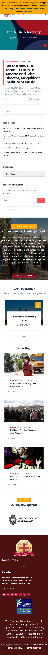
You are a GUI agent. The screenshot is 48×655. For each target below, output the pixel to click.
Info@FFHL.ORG (24, 583)
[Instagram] (8, 594)
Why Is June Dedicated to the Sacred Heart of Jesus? (21, 143)
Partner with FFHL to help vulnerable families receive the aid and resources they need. (25, 9)
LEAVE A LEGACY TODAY (24, 275)
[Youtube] (16, 594)
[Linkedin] (20, 594)
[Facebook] (4, 594)
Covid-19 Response (12, 62)
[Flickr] (28, 594)
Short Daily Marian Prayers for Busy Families (18, 148)
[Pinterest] (24, 594)
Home (15, 38)
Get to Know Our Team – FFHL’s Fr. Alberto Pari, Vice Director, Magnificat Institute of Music (22, 74)
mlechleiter (36, 99)
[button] (3, 520)
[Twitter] (12, 594)
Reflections (14, 380)
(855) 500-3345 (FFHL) (10, 583)
